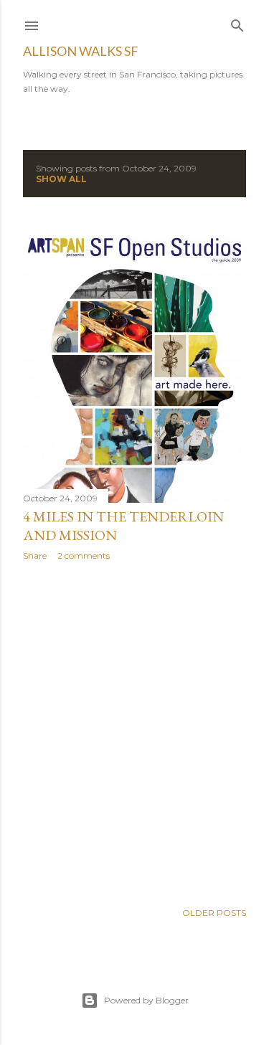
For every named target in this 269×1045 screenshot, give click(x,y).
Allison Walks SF (80, 51)
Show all (61, 179)
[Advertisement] (134, 731)
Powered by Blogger (146, 1000)
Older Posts (214, 912)
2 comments (83, 555)
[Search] (237, 23)
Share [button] (35, 555)
